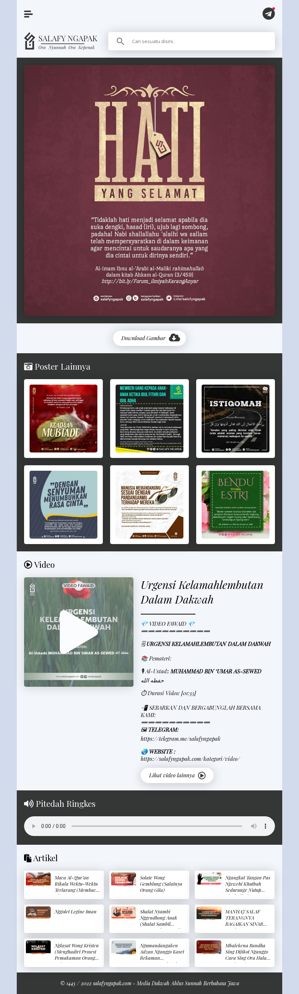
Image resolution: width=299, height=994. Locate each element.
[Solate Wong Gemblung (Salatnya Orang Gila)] (123, 879)
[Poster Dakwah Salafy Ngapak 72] (149, 418)
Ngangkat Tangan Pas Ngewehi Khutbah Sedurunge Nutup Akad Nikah (247, 886)
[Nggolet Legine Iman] (38, 912)
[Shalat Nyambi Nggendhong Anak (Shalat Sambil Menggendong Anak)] (123, 912)
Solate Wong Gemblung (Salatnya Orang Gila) (161, 883)
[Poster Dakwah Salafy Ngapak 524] (149, 505)
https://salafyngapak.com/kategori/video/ (190, 758)
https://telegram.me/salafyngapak (181, 738)
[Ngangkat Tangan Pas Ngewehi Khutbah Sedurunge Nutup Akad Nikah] (209, 878)
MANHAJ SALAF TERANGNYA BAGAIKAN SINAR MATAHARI (244, 920)
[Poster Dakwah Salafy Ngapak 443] (235, 418)
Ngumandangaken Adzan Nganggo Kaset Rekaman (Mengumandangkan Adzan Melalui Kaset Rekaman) (162, 960)
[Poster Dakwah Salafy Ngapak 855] (235, 505)
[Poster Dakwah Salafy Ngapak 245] (63, 418)
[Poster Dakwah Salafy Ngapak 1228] (63, 505)
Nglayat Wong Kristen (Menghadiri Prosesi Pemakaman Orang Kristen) (77, 954)
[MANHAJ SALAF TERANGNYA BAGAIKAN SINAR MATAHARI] (209, 913)
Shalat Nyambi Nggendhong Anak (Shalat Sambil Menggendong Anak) (161, 920)
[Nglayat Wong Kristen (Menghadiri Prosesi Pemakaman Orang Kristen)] (38, 947)
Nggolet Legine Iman (76, 911)
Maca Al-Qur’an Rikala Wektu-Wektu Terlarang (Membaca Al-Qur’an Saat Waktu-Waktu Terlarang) (76, 893)
